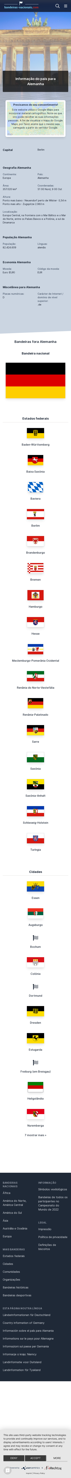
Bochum (35, 946)
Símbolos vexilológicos (52, 1189)
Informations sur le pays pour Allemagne (28, 1338)
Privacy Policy (39, 1473)
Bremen (35, 579)
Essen (35, 898)
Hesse (36, 633)
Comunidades (11, 1271)
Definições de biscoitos (47, 1247)
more (57, 1458)
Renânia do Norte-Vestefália (35, 687)
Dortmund (35, 995)
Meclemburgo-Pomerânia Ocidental (35, 660)
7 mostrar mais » (35, 1135)
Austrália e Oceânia (15, 1228)
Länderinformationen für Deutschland (26, 1315)
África (6, 1193)
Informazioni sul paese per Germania (26, 1346)
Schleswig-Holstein (35, 822)
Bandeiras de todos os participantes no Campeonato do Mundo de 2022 (53, 1203)
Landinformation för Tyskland (22, 1370)
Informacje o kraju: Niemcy (20, 1354)
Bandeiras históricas (15, 1287)
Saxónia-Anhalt (35, 795)
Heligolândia (35, 1098)
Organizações (11, 1279)
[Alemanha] (35, 380)
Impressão (44, 1229)
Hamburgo (35, 606)
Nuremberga (35, 1125)
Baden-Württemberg (35, 444)
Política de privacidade (52, 1237)
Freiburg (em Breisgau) (36, 1071)
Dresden (35, 1022)
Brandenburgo (35, 552)
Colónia (35, 973)
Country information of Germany (23, 1323)
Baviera (35, 498)
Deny (13, 1458)
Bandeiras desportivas (17, 1295)
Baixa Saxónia (35, 471)
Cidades (8, 1264)
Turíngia (35, 849)
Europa (7, 1236)
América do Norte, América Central (14, 1203)
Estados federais (14, 1256)
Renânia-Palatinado (35, 714)
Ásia (5, 1220)
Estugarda (35, 1049)
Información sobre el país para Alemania (28, 1330)
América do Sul (12, 1212)
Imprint (29, 1473)
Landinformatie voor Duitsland (22, 1362)
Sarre (35, 741)
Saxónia (35, 768)
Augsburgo (35, 925)
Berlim (35, 525)
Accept (35, 1458)
